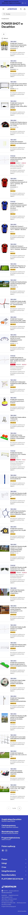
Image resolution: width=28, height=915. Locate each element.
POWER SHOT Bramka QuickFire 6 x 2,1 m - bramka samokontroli (18, 454)
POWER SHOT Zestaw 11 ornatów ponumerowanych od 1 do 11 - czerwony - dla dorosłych (18, 183)
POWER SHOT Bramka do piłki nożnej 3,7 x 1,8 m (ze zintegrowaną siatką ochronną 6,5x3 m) (18, 549)
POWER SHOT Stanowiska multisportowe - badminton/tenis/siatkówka (18, 699)
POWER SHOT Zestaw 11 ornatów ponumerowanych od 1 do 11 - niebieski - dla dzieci (18, 228)
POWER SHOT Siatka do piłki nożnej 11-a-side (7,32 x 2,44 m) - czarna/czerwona (18, 303)
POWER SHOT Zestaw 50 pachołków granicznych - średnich (17, 401)
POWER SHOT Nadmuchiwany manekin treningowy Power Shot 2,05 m (18, 283)
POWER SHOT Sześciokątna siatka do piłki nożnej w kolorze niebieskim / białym (18, 512)
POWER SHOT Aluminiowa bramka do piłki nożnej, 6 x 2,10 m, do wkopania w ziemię (18, 664)
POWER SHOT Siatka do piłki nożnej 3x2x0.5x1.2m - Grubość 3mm (18, 159)
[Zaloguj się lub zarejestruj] (21, 9)
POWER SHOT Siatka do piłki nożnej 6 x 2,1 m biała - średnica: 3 (18, 628)
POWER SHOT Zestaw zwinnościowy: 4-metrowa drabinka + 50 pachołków (17, 436)
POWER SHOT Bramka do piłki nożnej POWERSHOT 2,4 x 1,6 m (18, 495)
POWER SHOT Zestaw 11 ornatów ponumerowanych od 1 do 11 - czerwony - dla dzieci (18, 247)
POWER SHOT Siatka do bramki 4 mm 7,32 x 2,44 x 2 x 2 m (18, 754)
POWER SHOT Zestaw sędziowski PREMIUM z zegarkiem (16, 772)
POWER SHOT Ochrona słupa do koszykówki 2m (18, 477)
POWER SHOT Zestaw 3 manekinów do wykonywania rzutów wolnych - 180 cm (18, 45)
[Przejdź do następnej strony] (19, 808)
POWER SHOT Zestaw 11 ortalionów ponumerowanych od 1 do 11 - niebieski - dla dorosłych (18, 206)
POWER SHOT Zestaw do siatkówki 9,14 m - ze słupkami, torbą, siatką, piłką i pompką (18, 105)
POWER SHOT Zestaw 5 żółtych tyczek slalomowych (18, 142)
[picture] (4, 45)
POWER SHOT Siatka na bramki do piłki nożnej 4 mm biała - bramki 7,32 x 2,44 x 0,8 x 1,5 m (18, 360)
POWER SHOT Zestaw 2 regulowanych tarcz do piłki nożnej (18, 530)
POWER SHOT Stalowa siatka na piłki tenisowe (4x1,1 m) (18, 645)
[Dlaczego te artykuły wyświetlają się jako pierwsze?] (2, 38)
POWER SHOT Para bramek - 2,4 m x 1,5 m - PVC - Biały (18, 787)
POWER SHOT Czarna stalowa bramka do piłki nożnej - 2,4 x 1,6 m (18, 85)
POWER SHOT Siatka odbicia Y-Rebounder (18, 418)
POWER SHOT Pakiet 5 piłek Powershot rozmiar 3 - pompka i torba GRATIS (17, 682)
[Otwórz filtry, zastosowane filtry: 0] (4, 34)
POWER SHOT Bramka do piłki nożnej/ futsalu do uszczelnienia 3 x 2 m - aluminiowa (18, 610)
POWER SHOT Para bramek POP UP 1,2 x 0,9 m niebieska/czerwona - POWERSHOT (17, 339)
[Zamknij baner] (25, 3)
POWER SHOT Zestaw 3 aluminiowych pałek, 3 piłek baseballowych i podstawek (18, 320)
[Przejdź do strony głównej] (12, 9)
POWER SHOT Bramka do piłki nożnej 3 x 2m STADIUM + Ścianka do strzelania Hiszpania (18, 718)
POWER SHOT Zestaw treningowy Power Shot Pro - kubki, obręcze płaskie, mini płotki (18, 65)
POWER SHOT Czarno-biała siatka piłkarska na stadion (17, 737)
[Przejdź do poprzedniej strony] (9, 808)
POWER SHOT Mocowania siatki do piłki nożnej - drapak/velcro (17, 591)
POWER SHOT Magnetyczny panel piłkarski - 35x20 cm (18, 266)
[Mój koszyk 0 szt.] (24, 9)
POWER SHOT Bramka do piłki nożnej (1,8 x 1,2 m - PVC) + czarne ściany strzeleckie (18, 569)
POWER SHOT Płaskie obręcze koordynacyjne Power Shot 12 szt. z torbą (18, 124)
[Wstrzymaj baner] (22, 3)
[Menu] (3, 9)
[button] (23, 165)
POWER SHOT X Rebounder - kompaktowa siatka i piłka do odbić (18, 383)
